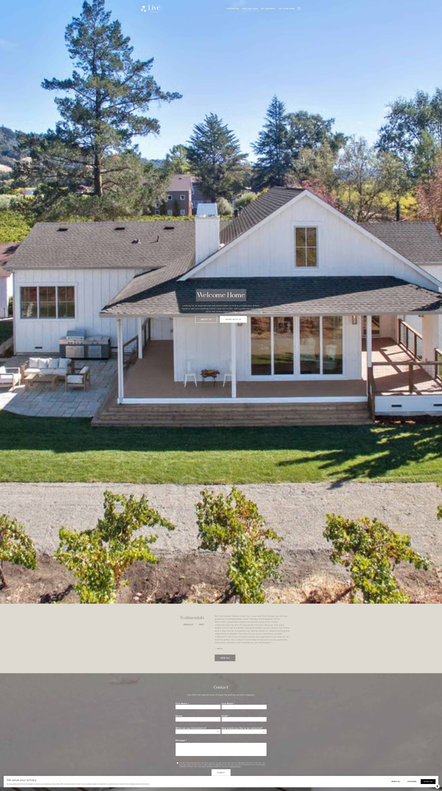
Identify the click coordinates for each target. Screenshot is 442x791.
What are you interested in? (191, 728)
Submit (221, 773)
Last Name (227, 703)
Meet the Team (250, 8)
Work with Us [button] (233, 319)
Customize (411, 781)
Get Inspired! (268, 8)
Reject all (395, 781)
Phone (179, 716)
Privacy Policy (235, 766)
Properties (233, 8)
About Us (206, 319)
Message (180, 740)
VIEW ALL (225, 658)
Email (225, 716)
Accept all (428, 781)
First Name (181, 703)
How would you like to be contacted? (242, 728)
